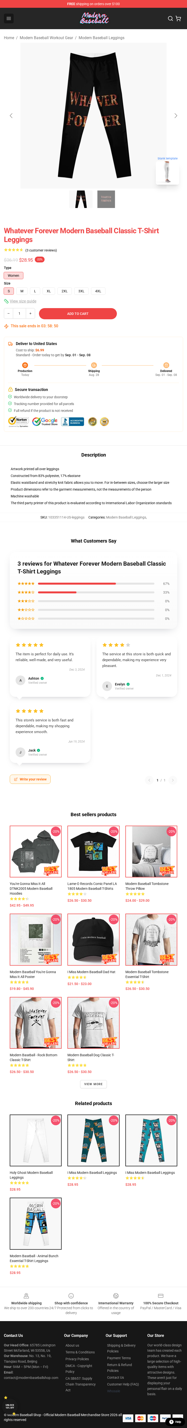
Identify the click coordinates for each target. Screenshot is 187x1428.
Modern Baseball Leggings (101, 37)
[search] (170, 18)
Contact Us (115, 1377)
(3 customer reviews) (41, 250)
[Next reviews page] (172, 780)
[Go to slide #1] (81, 199)
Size (7, 283)
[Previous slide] (11, 116)
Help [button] (178, 1422)
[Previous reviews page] (149, 780)
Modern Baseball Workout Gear (46, 37)
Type (7, 268)
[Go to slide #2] (106, 199)
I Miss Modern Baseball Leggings (92, 1173)
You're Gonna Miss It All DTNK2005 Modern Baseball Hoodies (31, 888)
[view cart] (178, 18)
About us (72, 1345)
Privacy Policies (77, 1359)
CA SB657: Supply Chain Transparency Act (80, 1384)
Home (9, 37)
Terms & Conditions (80, 1352)
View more (93, 1084)
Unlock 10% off (10, 1406)
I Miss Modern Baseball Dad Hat (91, 972)
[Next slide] (175, 116)
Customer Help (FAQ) (123, 1384)
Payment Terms (119, 1358)
